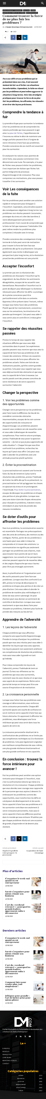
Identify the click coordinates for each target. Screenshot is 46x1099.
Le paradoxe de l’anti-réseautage (34, 852)
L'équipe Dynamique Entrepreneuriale (18, 27)
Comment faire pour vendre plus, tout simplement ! (15, 984)
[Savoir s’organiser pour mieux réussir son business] (36, 895)
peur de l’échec (16, 133)
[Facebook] (13, 37)
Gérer (33, 10)
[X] (19, 37)
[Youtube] (29, 1036)
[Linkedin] (24, 37)
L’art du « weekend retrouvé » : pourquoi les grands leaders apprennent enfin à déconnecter (17, 909)
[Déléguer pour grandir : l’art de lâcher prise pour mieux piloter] (38, 999)
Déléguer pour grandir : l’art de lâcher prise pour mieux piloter (18, 998)
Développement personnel (12, 10)
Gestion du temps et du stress (14, 13)
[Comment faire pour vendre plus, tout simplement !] (38, 986)
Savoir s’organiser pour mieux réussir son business (17, 894)
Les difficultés (32, 13)
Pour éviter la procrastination (27, 489)
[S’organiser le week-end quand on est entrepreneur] (36, 881)
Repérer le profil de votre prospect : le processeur (10, 853)
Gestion (26, 10)
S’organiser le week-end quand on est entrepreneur (17, 881)
